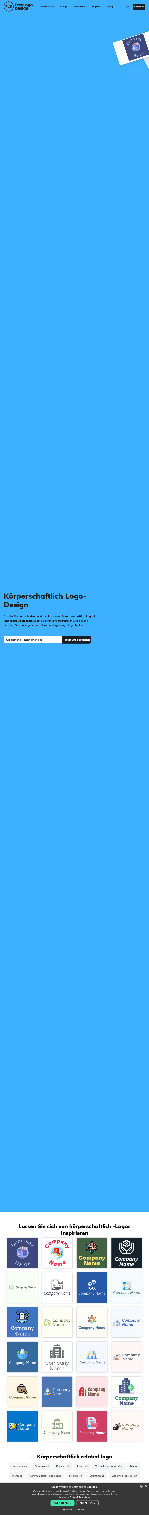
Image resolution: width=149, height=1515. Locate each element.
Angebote (97, 6)
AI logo (63, 6)
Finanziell (82, 1466)
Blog (110, 6)
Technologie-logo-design (109, 1466)
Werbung (17, 1475)
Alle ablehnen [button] (87, 1503)
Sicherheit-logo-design (124, 1475)
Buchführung (97, 1475)
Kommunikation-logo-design (46, 1475)
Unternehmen (19, 1466)
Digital (133, 1466)
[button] (74, 1510)
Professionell (41, 1466)
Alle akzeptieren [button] (62, 1503)
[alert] (74, 1499)
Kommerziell (63, 1466)
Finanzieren (75, 1475)
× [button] (146, 1486)
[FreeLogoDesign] (18, 6)
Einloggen (139, 6)
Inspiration (79, 6)
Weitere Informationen (80, 1497)
